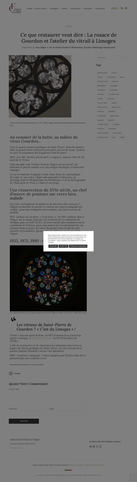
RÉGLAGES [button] (53, 246)
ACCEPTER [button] (63, 246)
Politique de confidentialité (78, 246)
